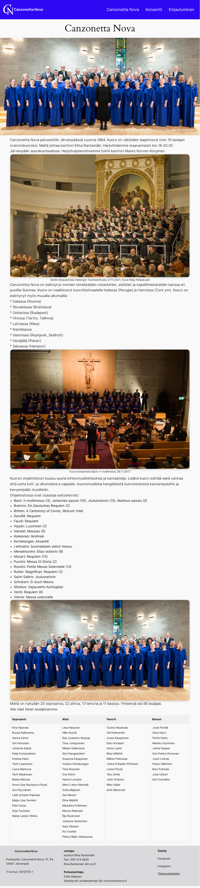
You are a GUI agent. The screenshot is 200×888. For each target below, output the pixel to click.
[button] (6, 86)
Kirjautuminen (181, 9)
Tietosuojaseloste (169, 873)
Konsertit (154, 9)
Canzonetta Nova (28, 9)
